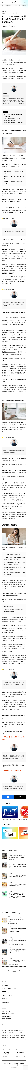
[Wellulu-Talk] (10, 834)
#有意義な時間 (22, 1035)
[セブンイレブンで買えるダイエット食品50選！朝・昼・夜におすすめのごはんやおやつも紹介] (13, 920)
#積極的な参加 (4, 1039)
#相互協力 (17, 1037)
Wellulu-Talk (6, 1050)
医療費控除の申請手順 (10, 120)
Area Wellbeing (20, 1052)
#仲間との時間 (10, 1030)
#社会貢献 (22, 1037)
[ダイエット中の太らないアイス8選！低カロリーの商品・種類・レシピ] (14, 962)
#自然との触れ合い (11, 1039)
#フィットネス (12, 26)
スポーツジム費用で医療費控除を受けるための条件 (14, 115)
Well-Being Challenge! (6, 1052)
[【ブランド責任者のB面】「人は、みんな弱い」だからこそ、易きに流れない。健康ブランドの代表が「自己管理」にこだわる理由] (14, 896)
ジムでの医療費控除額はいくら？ (12, 118)
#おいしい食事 (4, 1028)
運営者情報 (22, 1063)
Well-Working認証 (6, 1016)
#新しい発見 (16, 1035)
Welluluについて (6, 1011)
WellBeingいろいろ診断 (8, 1013)
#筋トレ (14, 859)
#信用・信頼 (21, 1030)
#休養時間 (16, 1030)
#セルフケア (16, 900)
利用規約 (16, 1063)
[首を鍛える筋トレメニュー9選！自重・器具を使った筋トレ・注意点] (14, 857)
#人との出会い (4, 1030)
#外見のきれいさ (5, 1032)
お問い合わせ (14, 1064)
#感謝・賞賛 (4, 1035)
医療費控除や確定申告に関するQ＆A (13, 122)
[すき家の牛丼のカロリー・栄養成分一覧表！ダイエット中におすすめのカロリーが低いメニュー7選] (14, 931)
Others (5, 1056)
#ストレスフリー (11, 1028)
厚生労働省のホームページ (8, 352)
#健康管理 (19, 900)
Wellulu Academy (20, 1050)
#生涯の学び (12, 1037)
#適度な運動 (5, 26)
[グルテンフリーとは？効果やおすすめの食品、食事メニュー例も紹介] (14, 877)
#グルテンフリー (17, 879)
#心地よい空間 (19, 1032)
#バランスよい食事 (11, 870)
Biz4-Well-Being (20, 1056)
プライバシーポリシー (8, 1063)
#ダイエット (21, 870)
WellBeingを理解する (7, 1018)
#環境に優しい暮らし (5, 1037)
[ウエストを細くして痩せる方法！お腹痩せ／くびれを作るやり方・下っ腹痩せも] (14, 867)
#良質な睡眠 (18, 1039)
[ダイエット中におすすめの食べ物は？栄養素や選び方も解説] (14, 886)
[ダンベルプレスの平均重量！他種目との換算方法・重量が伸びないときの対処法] (14, 952)
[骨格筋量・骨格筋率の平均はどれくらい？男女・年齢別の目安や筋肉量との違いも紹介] (14, 941)
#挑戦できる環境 (11, 900)
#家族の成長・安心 (12, 1032)
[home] (14, 2)
